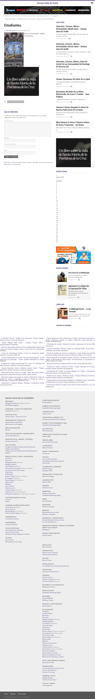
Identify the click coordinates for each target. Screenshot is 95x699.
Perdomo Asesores (11, 441)
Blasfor (7, 430)
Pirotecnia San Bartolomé (50, 572)
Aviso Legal (22, 694)
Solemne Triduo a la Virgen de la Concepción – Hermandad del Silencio (29, 17)
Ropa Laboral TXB (48, 662)
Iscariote (8, 500)
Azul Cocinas (9, 540)
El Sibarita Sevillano (11, 494)
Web (5, 150)
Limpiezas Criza (47, 488)
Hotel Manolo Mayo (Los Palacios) (53, 461)
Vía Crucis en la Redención (78, 272)
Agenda (13, 694)
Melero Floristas (47, 448)
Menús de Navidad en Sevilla (51, 655)
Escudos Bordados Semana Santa (53, 520)
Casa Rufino (9, 466)
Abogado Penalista (11, 403)
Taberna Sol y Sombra (49, 643)
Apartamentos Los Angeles (14, 424)
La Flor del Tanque (48, 635)
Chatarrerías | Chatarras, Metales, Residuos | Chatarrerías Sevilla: (22, 383)
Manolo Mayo (9, 480)
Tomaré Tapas (10, 490)
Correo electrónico (10, 144)
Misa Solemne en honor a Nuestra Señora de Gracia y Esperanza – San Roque (72, 123)
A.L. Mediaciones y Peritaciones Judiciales (55, 566)
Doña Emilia (9, 474)
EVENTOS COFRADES (62, 268)
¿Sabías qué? (60, 304)
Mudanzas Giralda (48, 507)
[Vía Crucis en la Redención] (62, 281)
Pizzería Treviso (47, 577)
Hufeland (8, 411)
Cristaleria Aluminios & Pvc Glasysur (54, 419)
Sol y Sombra (9, 486)
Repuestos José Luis (48, 587)
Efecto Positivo (47, 547)
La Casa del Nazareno (12, 436)
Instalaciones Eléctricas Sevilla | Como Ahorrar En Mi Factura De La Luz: (69, 385)
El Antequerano (47, 685)
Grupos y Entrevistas (49, 493)
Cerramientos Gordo (12, 519)
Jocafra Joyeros (47, 402)
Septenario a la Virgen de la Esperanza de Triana (78, 287)
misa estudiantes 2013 (15, 102)
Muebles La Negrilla (48, 514)
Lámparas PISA (47, 471)
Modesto (8, 484)
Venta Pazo (9, 492)
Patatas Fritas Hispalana (50, 553)
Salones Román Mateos (13, 513)
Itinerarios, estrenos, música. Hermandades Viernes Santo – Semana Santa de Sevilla (71, 46)
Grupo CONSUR (47, 598)
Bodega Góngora (10, 464)
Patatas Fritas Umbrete (49, 555)
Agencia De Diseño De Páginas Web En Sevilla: (61, 363)
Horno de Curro (10, 509)
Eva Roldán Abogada (12, 405)
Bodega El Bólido (10, 462)
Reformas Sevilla (47, 600)
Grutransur (46, 453)
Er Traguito (9, 478)
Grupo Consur (46, 414)
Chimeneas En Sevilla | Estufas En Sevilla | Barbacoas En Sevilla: (68, 344)
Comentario (8, 121)
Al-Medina (45, 612)
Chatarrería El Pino (11, 524)
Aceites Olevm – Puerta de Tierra (16, 417)
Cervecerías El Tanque (12, 468)
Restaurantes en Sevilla (49, 653)
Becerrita (8, 460)
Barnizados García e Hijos (13, 542)
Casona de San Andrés (49, 459)
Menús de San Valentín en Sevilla (53, 657)
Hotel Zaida (46, 463)
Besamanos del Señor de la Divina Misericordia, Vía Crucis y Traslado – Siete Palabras (72, 94)
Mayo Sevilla (9, 482)
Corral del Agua (47, 625)
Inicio (6, 694)
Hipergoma (46, 530)
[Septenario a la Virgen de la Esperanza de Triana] (62, 295)
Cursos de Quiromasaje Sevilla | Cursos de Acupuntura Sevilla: (22, 353)
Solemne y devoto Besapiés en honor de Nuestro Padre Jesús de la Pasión (72, 108)
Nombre (7, 138)
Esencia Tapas (10, 476)
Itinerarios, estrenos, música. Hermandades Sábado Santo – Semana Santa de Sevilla (71, 29)
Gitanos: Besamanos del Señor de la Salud (73, 79)
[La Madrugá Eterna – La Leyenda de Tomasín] (62, 319)
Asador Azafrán (47, 613)
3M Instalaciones (47, 431)
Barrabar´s (9, 458)
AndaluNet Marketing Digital (51, 408)
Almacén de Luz (47, 469)
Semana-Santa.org (48, 672)
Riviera (7, 502)
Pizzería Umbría (47, 581)
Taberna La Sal (10, 488)
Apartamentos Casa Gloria (13, 422)
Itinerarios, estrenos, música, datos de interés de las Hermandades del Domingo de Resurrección (73, 64)
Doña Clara (9, 472)
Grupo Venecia (10, 507)
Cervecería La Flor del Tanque (15, 470)
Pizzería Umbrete (48, 579)
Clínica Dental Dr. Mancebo (14, 530)
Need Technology (48, 476)
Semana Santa (11, 30)
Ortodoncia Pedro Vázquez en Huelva (17, 534)
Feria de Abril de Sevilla (49, 442)
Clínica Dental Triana (12, 532)
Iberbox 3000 (46, 436)
